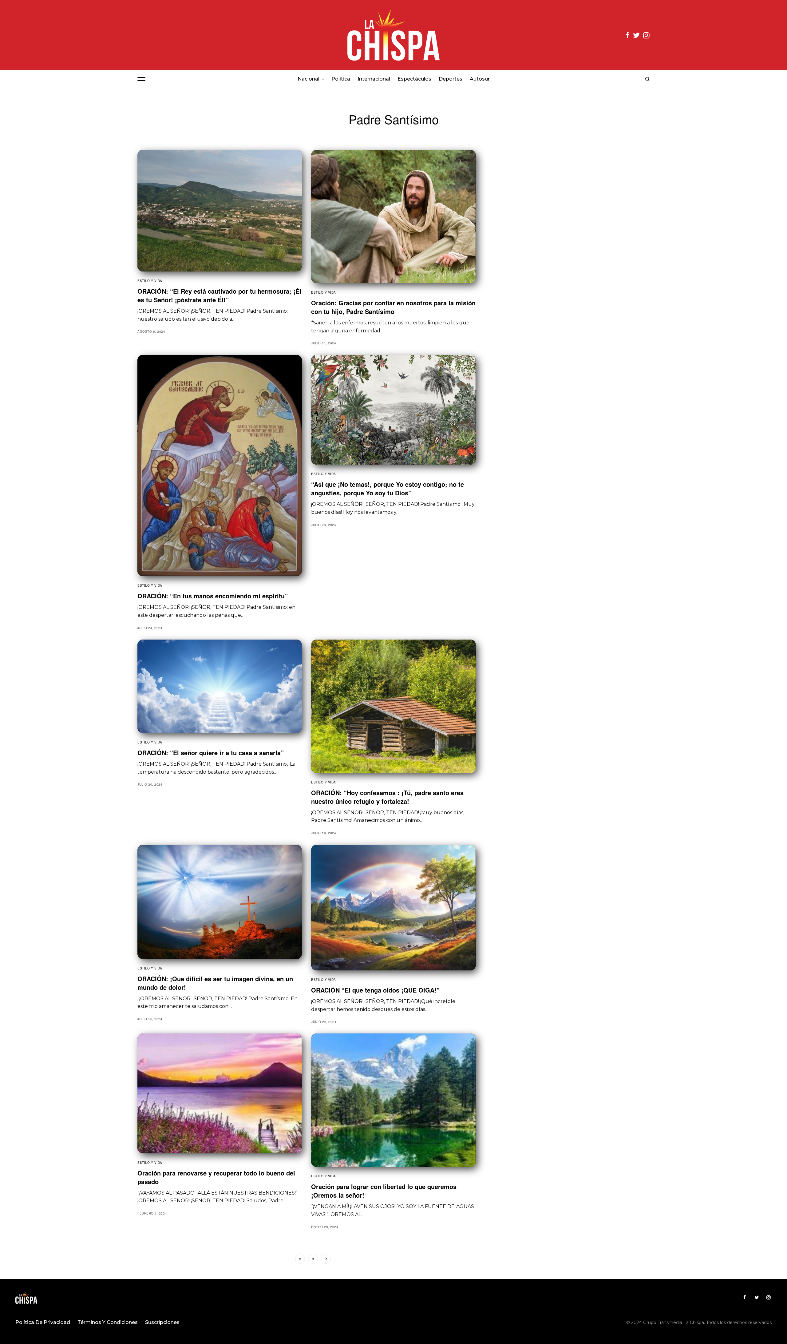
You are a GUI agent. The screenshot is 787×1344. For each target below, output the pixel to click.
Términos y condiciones (107, 1322)
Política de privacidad (42, 1322)
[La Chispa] (393, 35)
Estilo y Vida (149, 281)
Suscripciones (162, 1322)
